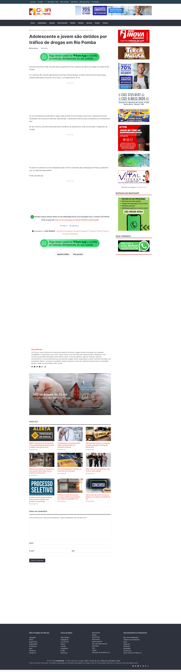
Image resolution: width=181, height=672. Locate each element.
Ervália (63, 650)
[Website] (32, 366)
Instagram (68, 231)
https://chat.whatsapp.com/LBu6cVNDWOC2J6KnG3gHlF (77, 220)
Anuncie (33, 2)
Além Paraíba (65, 637)
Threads (92, 231)
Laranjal (63, 646)
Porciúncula (127, 650)
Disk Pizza (74, 2)
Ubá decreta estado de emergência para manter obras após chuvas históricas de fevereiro (41, 471)
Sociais (97, 23)
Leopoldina (64, 648)
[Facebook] (35, 366)
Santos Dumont (97, 641)
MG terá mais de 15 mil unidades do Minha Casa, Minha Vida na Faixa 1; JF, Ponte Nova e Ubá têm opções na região (52, 394)
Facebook (60, 231)
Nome (31, 543)
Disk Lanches (64, 2)
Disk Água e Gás (53, 2)
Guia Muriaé (34, 48)
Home (33, 23)
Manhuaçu (64, 653)
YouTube (65, 234)
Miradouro (32, 650)
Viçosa (94, 650)
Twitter (105, 231)
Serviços (89, 23)
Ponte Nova (96, 637)
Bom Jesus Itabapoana (130, 637)
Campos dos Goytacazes (131, 639)
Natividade (126, 648)
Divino (31, 639)
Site (73, 551)
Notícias (80, 23)
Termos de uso (94, 661)
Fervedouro (33, 646)
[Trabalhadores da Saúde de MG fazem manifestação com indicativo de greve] (70, 434)
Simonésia (95, 646)
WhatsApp (74, 234)
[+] (35, 653)
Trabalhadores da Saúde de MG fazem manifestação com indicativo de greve (69, 445)
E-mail (32, 551)
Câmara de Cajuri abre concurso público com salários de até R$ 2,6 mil (98, 497)
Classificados (42, 23)
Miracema (126, 646)
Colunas (52, 23)
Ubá (93, 648)
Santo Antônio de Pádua (131, 653)
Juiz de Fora (65, 642)
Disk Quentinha (85, 2)
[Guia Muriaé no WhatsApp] (70, 57)
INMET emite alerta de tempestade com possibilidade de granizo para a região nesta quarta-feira (41, 445)
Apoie (118, 661)
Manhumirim (96, 633)
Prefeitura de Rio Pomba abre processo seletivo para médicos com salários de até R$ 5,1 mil (69, 497)
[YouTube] (40, 366)
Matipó (94, 635)
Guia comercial (62, 23)
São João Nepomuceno (99, 644)
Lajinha (63, 644)
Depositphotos (141, 187)
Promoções (95, 2)
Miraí (30, 648)
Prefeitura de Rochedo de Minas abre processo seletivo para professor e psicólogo (40, 499)
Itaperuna (126, 644)
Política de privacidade (108, 661)
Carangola (32, 637)
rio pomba (78, 254)
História (72, 23)
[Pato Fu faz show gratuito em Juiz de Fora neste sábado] (98, 460)
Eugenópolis (33, 644)
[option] (70, 394)
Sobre (86, 661)
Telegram (83, 231)
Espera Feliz (33, 642)
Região (44, 30)
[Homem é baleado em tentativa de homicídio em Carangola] (70, 460)
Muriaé (31, 653)
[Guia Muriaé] (40, 12)
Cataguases (64, 639)
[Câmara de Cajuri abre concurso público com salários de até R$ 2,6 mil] (98, 486)
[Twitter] (37, 366)
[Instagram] (42, 366)
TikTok (98, 231)
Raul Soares (96, 639)
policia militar (63, 254)
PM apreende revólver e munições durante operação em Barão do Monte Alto (98, 445)
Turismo (105, 23)
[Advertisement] (70, 99)
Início (32, 30)
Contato (40, 2)
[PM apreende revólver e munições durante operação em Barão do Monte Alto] (98, 434)
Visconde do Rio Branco (100, 652)
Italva (125, 642)
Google (76, 231)
